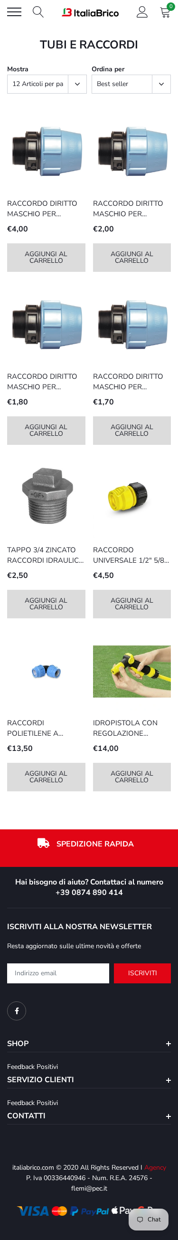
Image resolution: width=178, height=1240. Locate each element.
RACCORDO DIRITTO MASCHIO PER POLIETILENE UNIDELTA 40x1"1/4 (42, 209)
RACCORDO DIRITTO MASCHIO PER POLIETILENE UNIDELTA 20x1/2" (128, 382)
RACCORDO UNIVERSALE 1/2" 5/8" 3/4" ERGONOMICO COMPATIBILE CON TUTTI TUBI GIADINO (130, 555)
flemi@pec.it (89, 1188)
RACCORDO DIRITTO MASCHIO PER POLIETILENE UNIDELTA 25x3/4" (42, 382)
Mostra (17, 69)
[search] (38, 12)
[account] (142, 11)
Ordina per (108, 69)
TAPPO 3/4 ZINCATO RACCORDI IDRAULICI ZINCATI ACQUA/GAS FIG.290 (44, 555)
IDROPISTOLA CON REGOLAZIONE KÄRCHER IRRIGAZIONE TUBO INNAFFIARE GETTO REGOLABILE (126, 728)
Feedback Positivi (32, 1066)
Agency (155, 1167)
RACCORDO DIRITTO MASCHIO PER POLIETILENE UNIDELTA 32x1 (128, 209)
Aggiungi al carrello (46, 257)
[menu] (14, 12)
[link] (46, 152)
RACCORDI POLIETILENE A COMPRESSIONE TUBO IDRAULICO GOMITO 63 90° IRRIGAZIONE (46, 728)
